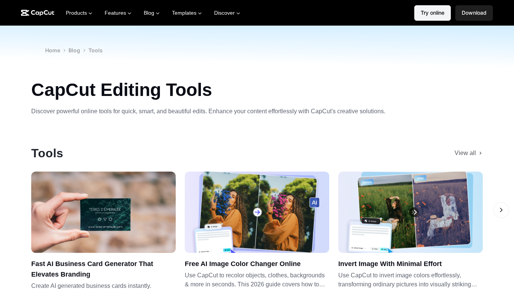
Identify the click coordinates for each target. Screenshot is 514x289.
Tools (95, 50)
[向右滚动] (501, 210)
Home (52, 50)
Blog (74, 50)
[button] (474, 13)
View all (465, 153)
